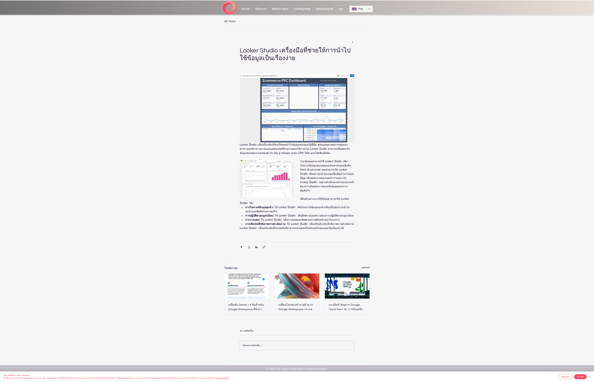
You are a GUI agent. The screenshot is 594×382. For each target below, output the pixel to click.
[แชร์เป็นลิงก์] (264, 247)
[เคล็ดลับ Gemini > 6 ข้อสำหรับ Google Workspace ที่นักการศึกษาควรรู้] (246, 286)
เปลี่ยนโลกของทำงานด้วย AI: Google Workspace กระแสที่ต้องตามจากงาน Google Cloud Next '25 (296, 307)
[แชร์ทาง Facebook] (241, 247)
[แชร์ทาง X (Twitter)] (248, 247)
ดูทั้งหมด (366, 268)
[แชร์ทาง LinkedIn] (256, 247)
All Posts (230, 21)
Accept (580, 377)
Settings (565, 377)
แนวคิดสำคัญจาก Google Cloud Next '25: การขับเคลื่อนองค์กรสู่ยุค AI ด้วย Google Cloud (346, 307)
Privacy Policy (222, 378)
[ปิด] (590, 377)
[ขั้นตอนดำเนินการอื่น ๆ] (352, 42)
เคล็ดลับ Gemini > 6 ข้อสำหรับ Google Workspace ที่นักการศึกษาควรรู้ (246, 307)
